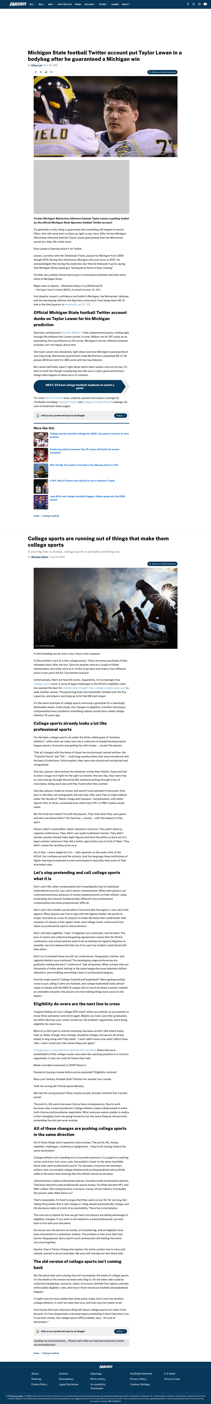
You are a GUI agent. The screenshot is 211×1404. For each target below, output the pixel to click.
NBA (50, 4)
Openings (96, 1373)
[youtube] (205, 4)
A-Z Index (169, 1373)
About (35, 1373)
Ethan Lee (36, 65)
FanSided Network (141, 1373)
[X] (193, 4)
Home (36, 516)
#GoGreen (67, 285)
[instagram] (199, 4)
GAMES (115, 4)
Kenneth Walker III (72, 332)
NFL (31, 4)
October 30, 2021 (91, 289)
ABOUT (125, 4)
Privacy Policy (138, 1378)
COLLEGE (89, 4)
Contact (63, 1373)
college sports (42, 683)
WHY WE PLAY (65, 4)
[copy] (51, 72)
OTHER (102, 4)
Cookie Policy (39, 1384)
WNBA (78, 4)
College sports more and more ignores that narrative (65, 1050)
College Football (50, 516)
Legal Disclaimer (69, 1384)
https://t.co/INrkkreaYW (88, 285)
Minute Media (17, 1396)
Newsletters (66, 1378)
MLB (41, 4)
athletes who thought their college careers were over (94, 687)
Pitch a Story (98, 1378)
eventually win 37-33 (77, 304)
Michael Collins (39, 557)
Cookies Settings (140, 1384)
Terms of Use (172, 1378)
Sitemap (36, 1378)
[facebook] (188, 4)
